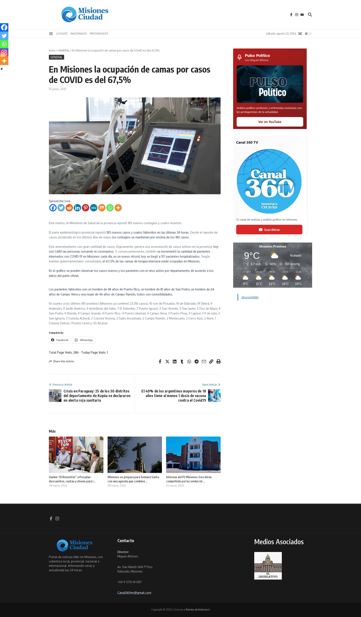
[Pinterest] (85, 207)
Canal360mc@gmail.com (134, 592)
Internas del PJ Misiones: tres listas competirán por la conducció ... (189, 479)
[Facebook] (53, 207)
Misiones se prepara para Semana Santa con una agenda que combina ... (133, 479)
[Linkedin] (77, 207)
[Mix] (102, 207)
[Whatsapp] (110, 207)
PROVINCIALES (99, 33)
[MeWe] (93, 207)
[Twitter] (61, 207)
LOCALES (61, 33)
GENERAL (64, 50)
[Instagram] (4, 52)
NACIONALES (79, 33)
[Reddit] (69, 207)
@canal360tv (250, 297)
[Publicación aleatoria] (300, 33)
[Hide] (1, 69)
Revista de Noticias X (198, 609)
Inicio (52, 50)
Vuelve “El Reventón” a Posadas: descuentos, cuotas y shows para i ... (72, 479)
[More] (118, 207)
